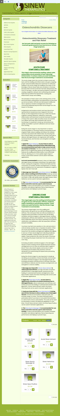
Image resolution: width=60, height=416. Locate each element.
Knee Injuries (7, 47)
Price (39, 320)
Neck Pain (6, 54)
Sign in (30, 17)
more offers (52, 20)
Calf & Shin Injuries (9, 32)
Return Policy (31, 411)
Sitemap (7, 155)
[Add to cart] (33, 346)
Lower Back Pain (8, 49)
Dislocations (7, 37)
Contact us (15, 410)
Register (35, 17)
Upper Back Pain (8, 72)
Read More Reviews (9, 231)
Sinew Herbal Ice (48, 361)
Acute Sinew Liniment (48, 339)
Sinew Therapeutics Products (9, 64)
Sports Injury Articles (12, 411)
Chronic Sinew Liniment (30, 340)
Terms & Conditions (40, 411)
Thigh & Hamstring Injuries (9, 68)
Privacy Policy (50, 411)
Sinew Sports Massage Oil (30, 362)
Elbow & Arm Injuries (9, 39)
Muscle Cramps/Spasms (10, 51)
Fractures (6, 42)
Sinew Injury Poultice (30, 384)
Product (35, 320)
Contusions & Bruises (9, 35)
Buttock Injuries (8, 30)
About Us (22, 410)
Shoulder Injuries (8, 59)
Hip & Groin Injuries (9, 44)
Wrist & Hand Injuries (9, 74)
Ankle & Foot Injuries (9, 22)
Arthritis (6, 25)
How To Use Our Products (48, 410)
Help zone (8, 410)
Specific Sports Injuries (10, 61)
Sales (48, 320)
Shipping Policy (22, 411)
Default (43, 320)
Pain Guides (7, 56)
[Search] (57, 17)
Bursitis (6, 27)
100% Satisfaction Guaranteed (33, 410)
